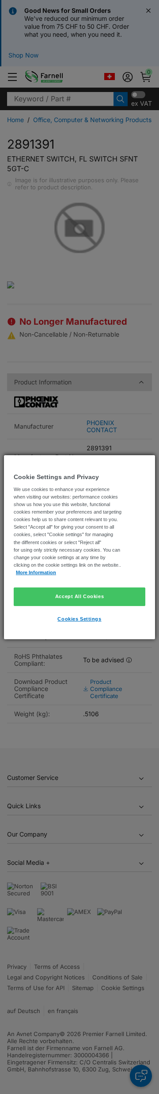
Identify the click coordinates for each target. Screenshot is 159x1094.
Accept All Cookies (79, 596)
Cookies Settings (79, 619)
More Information (36, 572)
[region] (79, 547)
